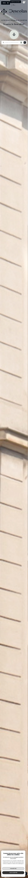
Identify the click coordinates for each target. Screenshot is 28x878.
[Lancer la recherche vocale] (14, 34)
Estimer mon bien (15, 1)
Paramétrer (13, 868)
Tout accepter (13, 872)
